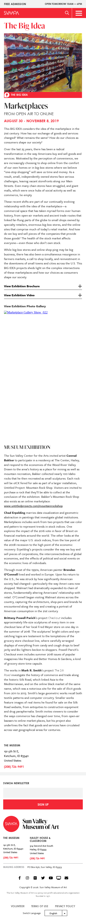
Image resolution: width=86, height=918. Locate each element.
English (53, 913)
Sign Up (43, 804)
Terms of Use (39, 906)
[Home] (11, 13)
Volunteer (17, 906)
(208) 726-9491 (14, 766)
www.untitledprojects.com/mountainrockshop (33, 506)
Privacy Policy (65, 906)
